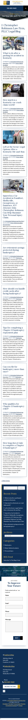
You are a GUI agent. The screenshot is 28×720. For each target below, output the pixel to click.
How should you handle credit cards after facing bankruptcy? (14, 291)
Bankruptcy (19, 257)
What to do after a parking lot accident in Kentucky (13, 55)
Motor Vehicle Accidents (16, 223)
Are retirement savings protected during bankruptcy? (13, 250)
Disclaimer (5, 703)
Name (7, 595)
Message (8, 619)
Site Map (10, 703)
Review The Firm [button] (10, 686)
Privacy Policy (16, 703)
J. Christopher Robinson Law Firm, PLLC (14, 221)
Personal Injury (6, 224)
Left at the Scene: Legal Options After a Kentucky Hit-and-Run (14, 149)
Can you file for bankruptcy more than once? (13, 369)
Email (7, 603)
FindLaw (20, 705)
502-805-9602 (11, 8)
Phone (7, 611)
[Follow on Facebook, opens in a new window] (4, 691)
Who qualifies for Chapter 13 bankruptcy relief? (13, 406)
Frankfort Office (9, 655)
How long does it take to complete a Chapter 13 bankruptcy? (13, 445)
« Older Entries (5, 480)
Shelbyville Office (9, 666)
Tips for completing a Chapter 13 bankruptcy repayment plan (13, 330)
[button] (25, 8)
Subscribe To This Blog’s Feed (12, 560)
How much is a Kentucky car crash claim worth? (12, 102)
